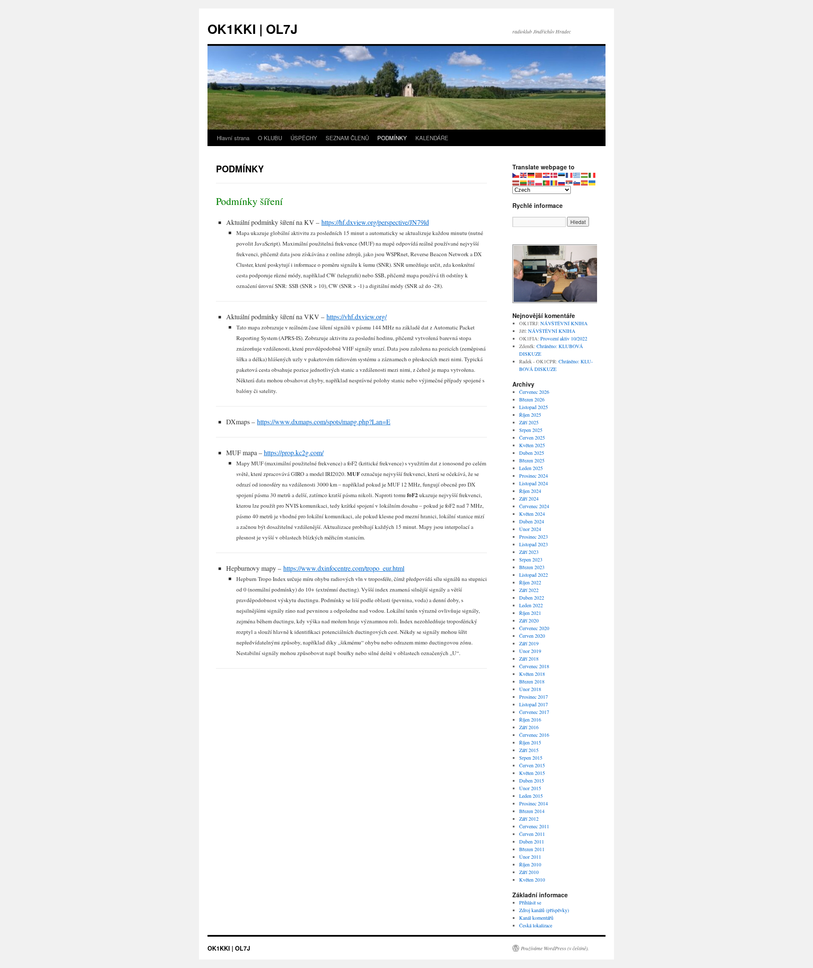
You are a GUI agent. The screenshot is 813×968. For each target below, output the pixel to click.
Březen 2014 (532, 811)
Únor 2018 (530, 689)
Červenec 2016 (534, 734)
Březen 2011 (532, 849)
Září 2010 (529, 871)
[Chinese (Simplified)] (539, 174)
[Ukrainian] (592, 182)
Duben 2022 (531, 597)
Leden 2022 (531, 605)
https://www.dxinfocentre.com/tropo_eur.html (343, 568)
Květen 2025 (532, 445)
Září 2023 (529, 551)
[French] (569, 174)
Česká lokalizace (535, 925)
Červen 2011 (532, 833)
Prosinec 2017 (533, 696)
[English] (524, 174)
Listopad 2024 (533, 483)
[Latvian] (516, 182)
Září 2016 (529, 727)
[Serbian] (569, 182)
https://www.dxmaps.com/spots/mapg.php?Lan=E (323, 421)
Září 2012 (529, 818)
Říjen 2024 (530, 490)
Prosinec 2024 (533, 475)
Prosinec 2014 (533, 803)
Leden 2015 (531, 795)
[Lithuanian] (524, 182)
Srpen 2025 (530, 429)
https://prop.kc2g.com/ (294, 452)
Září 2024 (529, 498)
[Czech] (516, 174)
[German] (531, 174)
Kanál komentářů (536, 917)
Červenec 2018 (534, 666)
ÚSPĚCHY (303, 138)
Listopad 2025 (533, 407)
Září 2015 (529, 750)
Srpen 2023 (530, 559)
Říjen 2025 (530, 414)
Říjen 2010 (530, 864)
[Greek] (577, 174)
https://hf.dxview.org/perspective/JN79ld (375, 222)
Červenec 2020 (534, 628)
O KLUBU (270, 138)
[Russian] (562, 182)
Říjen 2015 (530, 742)
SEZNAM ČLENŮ (347, 138)
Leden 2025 (531, 468)
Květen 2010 (532, 879)
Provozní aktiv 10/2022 (563, 338)
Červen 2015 (532, 765)
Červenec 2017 (534, 711)
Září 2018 (529, 658)
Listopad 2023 (533, 544)
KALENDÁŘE (431, 138)
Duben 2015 (531, 780)
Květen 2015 (532, 772)
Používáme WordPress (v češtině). (555, 948)
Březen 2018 (532, 681)
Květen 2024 (532, 513)
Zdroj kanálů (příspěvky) (544, 910)
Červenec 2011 (534, 826)
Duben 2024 (531, 521)
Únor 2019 (530, 650)
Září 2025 (529, 422)
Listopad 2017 (533, 704)
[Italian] (592, 174)
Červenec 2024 (534, 506)
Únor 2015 (530, 788)
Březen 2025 (532, 460)
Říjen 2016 (530, 719)
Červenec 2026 (534, 391)
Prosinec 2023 (533, 536)
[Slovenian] (577, 182)
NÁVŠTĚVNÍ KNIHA (564, 323)
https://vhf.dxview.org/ (356, 316)
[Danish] (554, 174)
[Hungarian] (585, 174)
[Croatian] (546, 174)
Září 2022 (529, 589)
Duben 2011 (531, 841)
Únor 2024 (530, 528)
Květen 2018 (532, 673)
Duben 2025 (531, 452)
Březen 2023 (532, 567)
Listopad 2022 (533, 574)
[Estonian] (562, 174)
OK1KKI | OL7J (252, 28)
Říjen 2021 (530, 612)
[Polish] (539, 182)
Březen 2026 (532, 399)
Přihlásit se (530, 902)
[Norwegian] (531, 182)
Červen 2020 (532, 635)
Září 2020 (529, 620)
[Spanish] (585, 182)
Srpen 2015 (530, 757)
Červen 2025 (532, 437)
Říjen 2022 (530, 582)
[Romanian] (554, 182)
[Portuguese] (546, 182)
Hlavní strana (233, 138)
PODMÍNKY (392, 138)
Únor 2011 (530, 856)
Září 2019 (529, 643)
